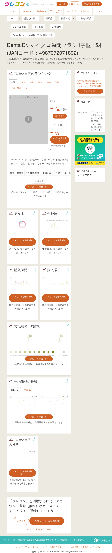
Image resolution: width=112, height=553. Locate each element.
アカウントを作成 (91, 3)
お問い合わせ (96, 547)
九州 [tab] (27, 88)
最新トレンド (85, 11)
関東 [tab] (40, 82)
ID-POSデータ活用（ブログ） (56, 11)
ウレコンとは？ (16, 547)
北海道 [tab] (22, 82)
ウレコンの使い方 (70, 11)
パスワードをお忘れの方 (39, 529)
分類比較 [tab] (27, 390)
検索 (64, 4)
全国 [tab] (13, 82)
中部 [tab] (49, 82)
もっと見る (39, 181)
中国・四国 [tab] (16, 88)
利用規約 (84, 547)
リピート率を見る (59, 139)
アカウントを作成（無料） (38, 186)
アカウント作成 (32, 547)
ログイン (75, 3)
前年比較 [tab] (15, 390)
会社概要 (75, 547)
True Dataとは (41, 11)
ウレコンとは (27, 11)
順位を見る (59, 116)
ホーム (12, 11)
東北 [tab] (32, 82)
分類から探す (55, 547)
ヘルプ (100, 11)
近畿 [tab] (57, 82)
